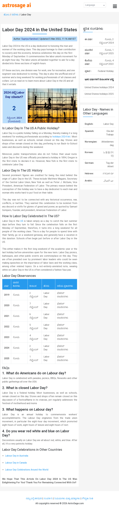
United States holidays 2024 (99, 87)
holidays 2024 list (62, 136)
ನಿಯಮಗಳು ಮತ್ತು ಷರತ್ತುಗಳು (67, 498)
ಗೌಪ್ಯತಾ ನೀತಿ (87, 498)
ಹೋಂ (7, 14)
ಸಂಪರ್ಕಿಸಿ (48, 498)
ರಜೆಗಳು (15, 14)
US (21, 221)
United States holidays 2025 (99, 94)
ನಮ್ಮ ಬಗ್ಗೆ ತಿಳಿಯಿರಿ (34, 498)
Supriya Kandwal (29, 38)
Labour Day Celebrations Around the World (26, 469)
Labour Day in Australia (16, 455)
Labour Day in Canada (16, 462)
